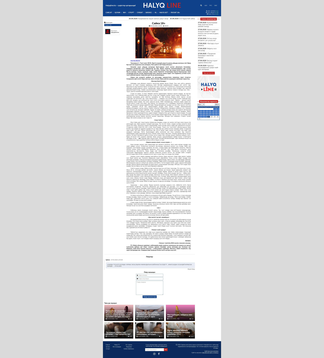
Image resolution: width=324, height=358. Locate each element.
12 (205, 113)
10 (199, 113)
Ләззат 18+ (175, 12)
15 (214, 113)
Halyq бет (163, 12)
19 (205, 115)
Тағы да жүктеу (208, 73)
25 (202, 117)
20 (208, 115)
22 (214, 115)
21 (211, 115)
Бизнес (149, 12)
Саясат (109, 12)
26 (205, 117)
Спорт (131, 12)
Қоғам (117, 12)
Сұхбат (140, 12)
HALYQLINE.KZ (135, 61)
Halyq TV (117, 345)
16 (217, 113)
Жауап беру (191, 269)
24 (199, 117)
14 (211, 113)
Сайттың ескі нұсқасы (211, 351)
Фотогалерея (117, 347)
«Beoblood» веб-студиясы (210, 352)
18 (202, 115)
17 (199, 115)
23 (217, 115)
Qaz (215, 5)
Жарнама (129, 347)
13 (208, 113)
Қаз (206, 5)
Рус (210, 5)
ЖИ (124, 12)
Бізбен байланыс (129, 349)
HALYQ (162, 5)
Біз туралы (129, 345)
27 (208, 117)
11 (202, 113)
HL (156, 12)
